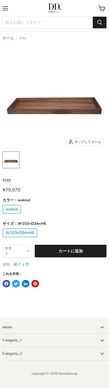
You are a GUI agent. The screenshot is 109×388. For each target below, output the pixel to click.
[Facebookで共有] (6, 283)
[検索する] (99, 22)
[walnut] (12, 214)
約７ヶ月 (21, 264)
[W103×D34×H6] (21, 238)
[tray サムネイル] (11, 160)
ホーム (8, 38)
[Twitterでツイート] (16, 283)
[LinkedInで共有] (25, 283)
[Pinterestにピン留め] (35, 283)
